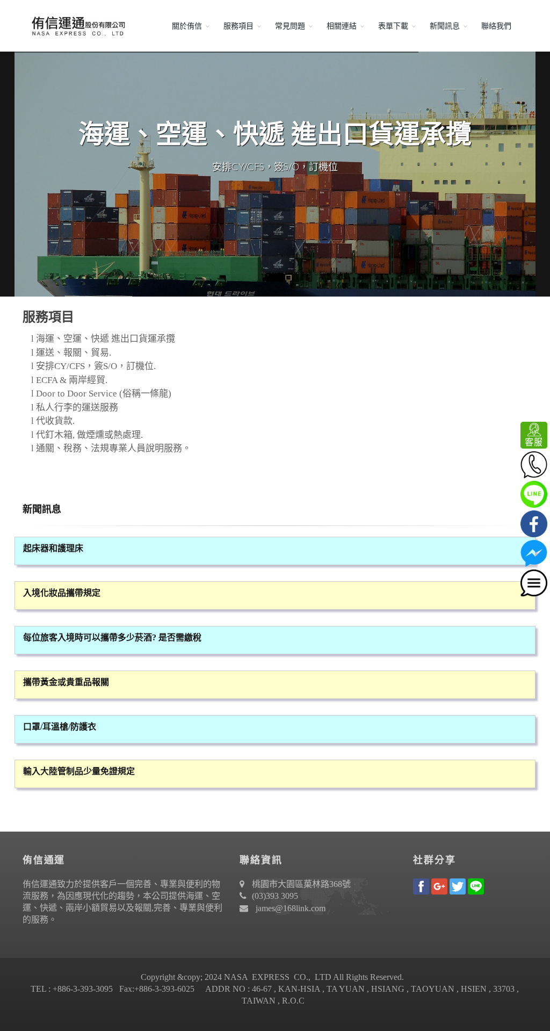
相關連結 (342, 25)
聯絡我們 (496, 25)
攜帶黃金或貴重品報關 (66, 682)
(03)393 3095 (275, 895)
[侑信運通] (76, 26)
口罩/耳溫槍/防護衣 (59, 726)
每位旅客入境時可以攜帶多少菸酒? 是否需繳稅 (112, 637)
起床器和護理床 (53, 548)
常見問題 (290, 25)
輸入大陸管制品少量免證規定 (79, 771)
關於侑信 (187, 25)
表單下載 (393, 25)
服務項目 (238, 25)
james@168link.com (290, 908)
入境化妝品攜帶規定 (61, 592)
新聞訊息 (445, 25)
